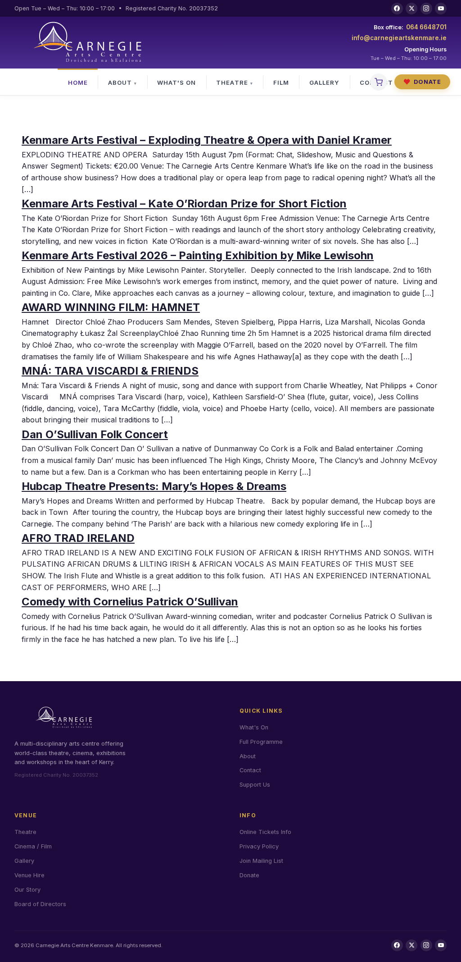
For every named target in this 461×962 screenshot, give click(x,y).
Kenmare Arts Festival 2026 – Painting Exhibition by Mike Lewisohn (198, 255)
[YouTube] (441, 8)
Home (78, 82)
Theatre (232, 82)
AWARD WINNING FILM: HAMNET (111, 307)
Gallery (324, 82)
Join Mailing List (261, 860)
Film (281, 82)
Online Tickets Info (265, 832)
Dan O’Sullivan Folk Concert (95, 434)
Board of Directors (40, 904)
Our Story (27, 889)
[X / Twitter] (411, 8)
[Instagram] (426, 8)
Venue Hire (29, 875)
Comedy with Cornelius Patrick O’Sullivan (130, 601)
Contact (250, 770)
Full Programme (261, 741)
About (120, 82)
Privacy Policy (259, 846)
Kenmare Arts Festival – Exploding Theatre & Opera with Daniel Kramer (207, 140)
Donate (422, 82)
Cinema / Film (33, 846)
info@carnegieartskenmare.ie (399, 37)
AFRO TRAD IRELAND (78, 538)
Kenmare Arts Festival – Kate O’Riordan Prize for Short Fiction (184, 203)
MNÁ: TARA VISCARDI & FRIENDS (110, 370)
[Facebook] (397, 8)
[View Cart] (378, 82)
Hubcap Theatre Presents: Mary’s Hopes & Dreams (154, 486)
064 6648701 (426, 27)
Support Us (255, 784)
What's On (176, 82)
